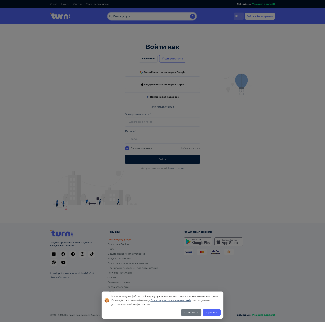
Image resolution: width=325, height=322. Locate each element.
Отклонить (191, 312)
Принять (211, 312)
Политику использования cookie (170, 300)
